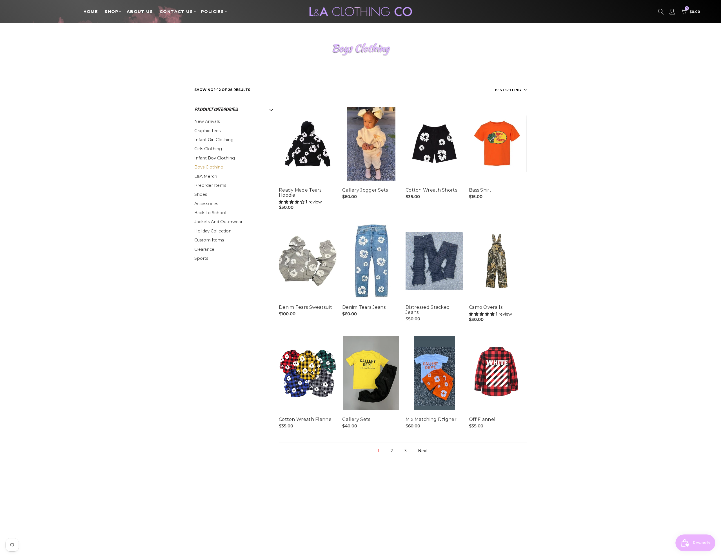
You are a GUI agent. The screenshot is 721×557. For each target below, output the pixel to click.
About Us (140, 11)
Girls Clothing (208, 148)
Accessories (206, 203)
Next (423, 451)
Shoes (200, 194)
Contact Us (176, 11)
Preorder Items (210, 185)
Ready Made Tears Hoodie (300, 193)
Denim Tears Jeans (364, 307)
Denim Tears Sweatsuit (305, 307)
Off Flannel (482, 419)
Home (90, 11)
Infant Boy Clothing (214, 158)
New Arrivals (207, 121)
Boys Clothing (208, 167)
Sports (201, 258)
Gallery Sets (356, 419)
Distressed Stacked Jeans (428, 310)
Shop (111, 11)
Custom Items (209, 240)
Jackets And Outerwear (218, 221)
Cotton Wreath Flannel (306, 419)
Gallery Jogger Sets (365, 190)
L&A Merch (205, 176)
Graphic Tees (207, 130)
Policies (212, 11)
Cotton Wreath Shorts (431, 190)
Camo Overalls (485, 307)
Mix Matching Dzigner (431, 419)
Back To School (210, 212)
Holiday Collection (213, 231)
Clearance (204, 249)
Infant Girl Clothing (213, 139)
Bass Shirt (480, 190)
